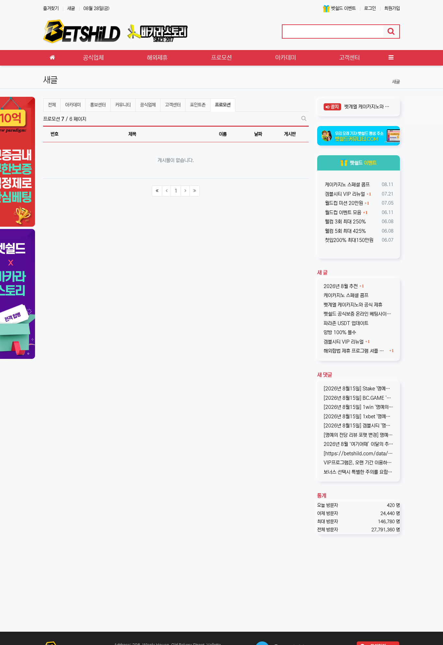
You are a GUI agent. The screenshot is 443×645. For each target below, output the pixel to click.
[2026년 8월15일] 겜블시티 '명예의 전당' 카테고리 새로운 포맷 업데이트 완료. (359, 425)
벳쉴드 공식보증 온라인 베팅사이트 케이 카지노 (359, 314)
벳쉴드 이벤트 (343, 8)
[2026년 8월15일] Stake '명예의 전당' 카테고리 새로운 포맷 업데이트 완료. (359, 388)
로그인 (370, 8)
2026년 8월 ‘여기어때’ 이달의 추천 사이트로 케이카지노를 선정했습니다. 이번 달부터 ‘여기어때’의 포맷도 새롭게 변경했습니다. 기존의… (359, 444)
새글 (71, 8)
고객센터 (173, 105)
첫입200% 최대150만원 (348, 240)
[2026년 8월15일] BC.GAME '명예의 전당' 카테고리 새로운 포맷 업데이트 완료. (359, 398)
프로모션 (223, 105)
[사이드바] (391, 58)
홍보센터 (98, 105)
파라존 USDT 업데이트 (346, 323)
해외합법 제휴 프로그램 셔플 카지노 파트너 (356, 351)
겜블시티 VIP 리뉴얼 (344, 194)
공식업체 (148, 105)
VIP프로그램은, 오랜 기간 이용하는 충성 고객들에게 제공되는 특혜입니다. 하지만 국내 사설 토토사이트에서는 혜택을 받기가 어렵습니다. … (359, 462)
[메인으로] (52, 58)
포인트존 (198, 105)
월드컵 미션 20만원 (343, 203)
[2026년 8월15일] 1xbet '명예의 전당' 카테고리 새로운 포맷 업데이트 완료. (359, 416)
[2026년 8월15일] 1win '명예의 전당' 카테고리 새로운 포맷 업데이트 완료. (359, 407)
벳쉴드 (363, 163)
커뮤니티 (123, 105)
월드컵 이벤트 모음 (342, 212)
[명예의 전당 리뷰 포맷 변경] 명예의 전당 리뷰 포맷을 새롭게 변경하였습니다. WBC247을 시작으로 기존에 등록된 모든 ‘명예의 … (359, 435)
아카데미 (73, 105)
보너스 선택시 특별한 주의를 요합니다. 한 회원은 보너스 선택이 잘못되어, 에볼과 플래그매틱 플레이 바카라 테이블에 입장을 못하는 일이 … (359, 472)
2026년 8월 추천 (341, 286)
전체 (52, 105)
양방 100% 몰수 (340, 332)
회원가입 (392, 8)
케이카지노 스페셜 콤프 (347, 184)
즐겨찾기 (51, 8)
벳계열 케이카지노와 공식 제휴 (366, 106)
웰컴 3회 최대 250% (345, 221)
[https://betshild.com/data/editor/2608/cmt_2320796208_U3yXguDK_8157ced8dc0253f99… (359, 453)
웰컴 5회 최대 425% (345, 231)
